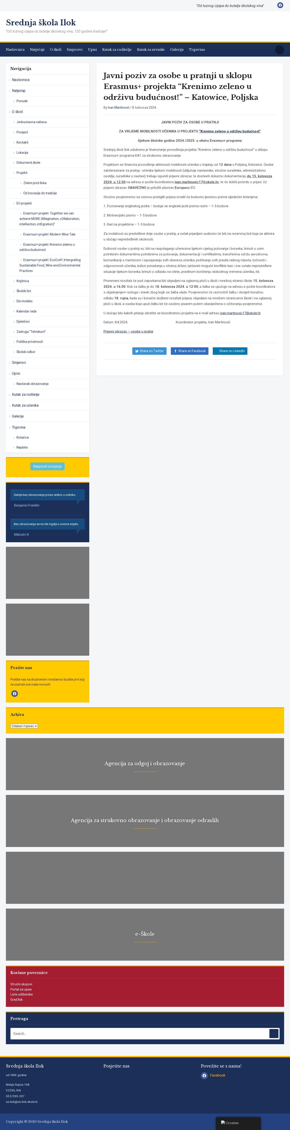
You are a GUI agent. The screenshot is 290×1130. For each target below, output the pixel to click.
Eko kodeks (25, 301)
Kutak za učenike (151, 50)
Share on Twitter (152, 351)
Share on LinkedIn (232, 351)
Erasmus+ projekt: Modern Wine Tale (49, 234)
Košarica (23, 437)
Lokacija (22, 152)
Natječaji (37, 50)
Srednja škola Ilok (41, 22)
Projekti (22, 173)
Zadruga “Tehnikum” (31, 331)
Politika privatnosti (30, 341)
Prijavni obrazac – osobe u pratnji (128, 331)
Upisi (92, 50)
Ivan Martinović (118, 107)
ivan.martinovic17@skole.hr (240, 313)
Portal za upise (21, 989)
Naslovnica (15, 50)
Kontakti (22, 142)
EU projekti (24, 203)
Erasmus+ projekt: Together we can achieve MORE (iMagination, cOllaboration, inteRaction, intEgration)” (49, 218)
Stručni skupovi (21, 984)
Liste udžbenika (21, 994)
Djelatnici (23, 321)
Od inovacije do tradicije (40, 193)
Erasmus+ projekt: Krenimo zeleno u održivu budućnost (47, 247)
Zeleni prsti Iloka (34, 183)
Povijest (22, 132)
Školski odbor (26, 352)
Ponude (22, 101)
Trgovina (197, 50)
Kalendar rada (26, 311)
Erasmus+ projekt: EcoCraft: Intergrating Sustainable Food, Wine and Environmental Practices (50, 265)
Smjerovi (74, 50)
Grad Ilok (16, 999)
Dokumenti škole (28, 162)
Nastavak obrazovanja (32, 384)
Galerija (177, 50)
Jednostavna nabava (32, 122)
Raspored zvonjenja (47, 466)
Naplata (22, 447)
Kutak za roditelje (117, 50)
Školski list (24, 291)
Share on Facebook (192, 351)
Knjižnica (23, 281)
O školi (55, 50)
